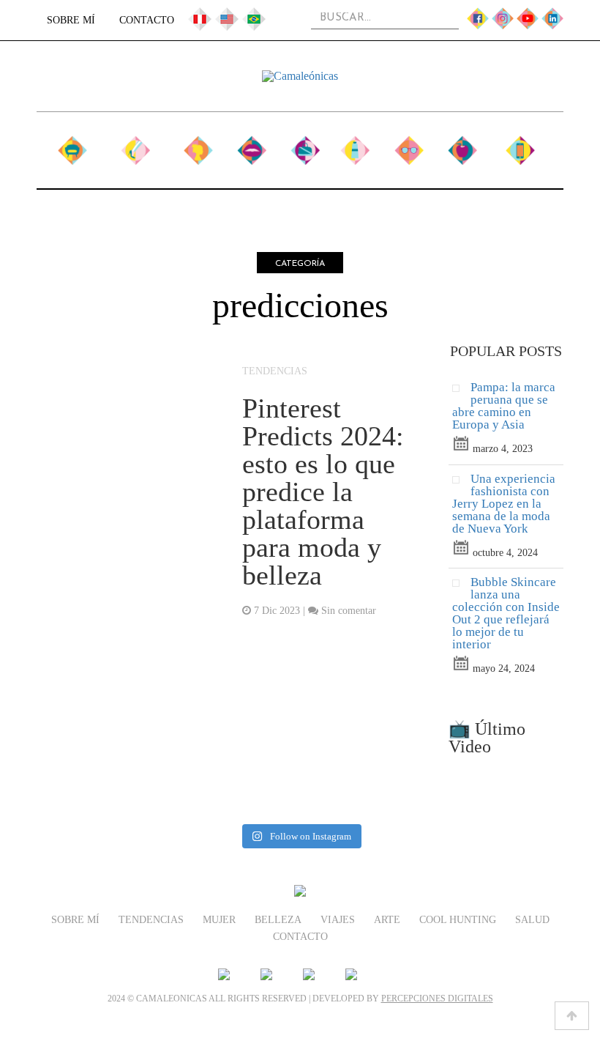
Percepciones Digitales (437, 998)
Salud (462, 144)
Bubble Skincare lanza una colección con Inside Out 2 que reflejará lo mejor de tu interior (506, 613)
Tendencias (135, 144)
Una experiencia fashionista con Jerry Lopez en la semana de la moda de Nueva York (503, 504)
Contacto (146, 20)
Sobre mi (72, 152)
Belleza (251, 144)
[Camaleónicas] (300, 76)
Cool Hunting (409, 152)
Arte (355, 144)
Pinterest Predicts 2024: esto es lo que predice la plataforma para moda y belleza (323, 491)
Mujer (197, 144)
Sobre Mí (71, 20)
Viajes (305, 144)
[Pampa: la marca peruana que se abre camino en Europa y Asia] (461, 391)
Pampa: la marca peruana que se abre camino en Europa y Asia (503, 405)
